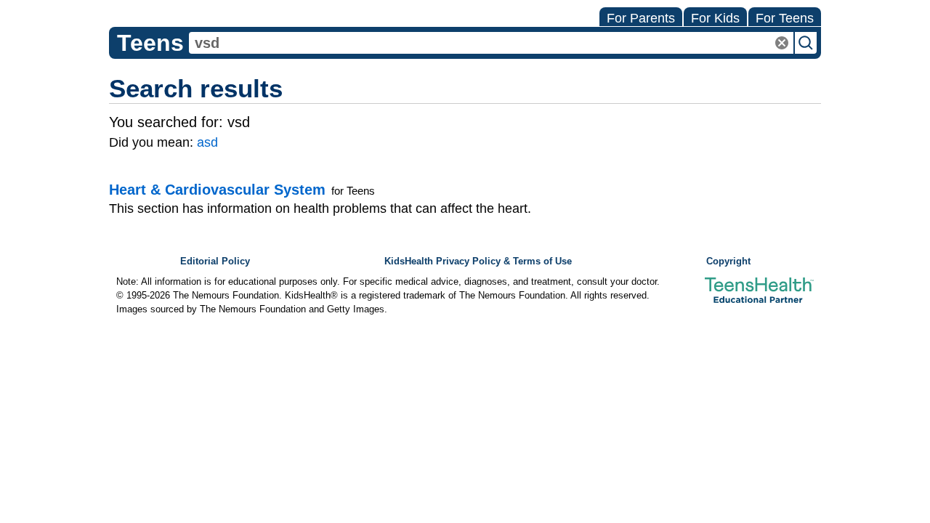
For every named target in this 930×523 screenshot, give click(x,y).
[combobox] (491, 43)
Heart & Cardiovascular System (217, 190)
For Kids (715, 18)
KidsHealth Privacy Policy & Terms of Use (478, 261)
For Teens (785, 18)
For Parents (641, 18)
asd (207, 142)
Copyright (728, 261)
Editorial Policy (215, 261)
